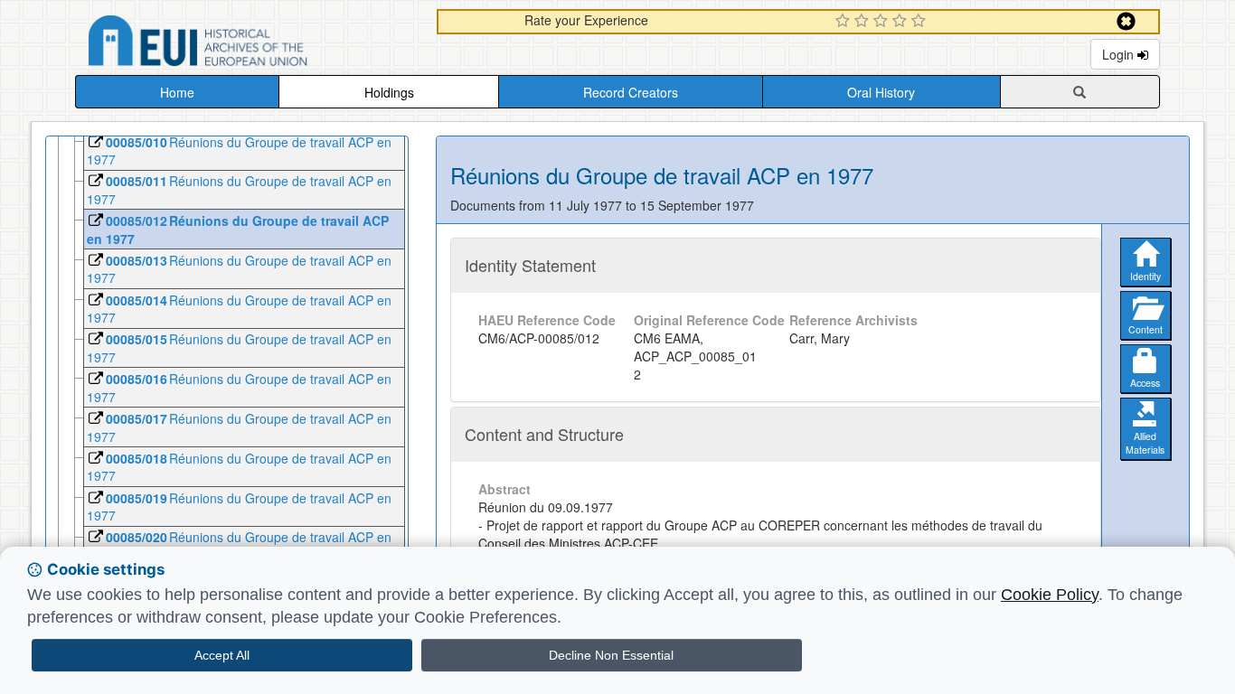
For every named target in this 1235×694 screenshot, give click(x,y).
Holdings (389, 92)
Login (1119, 54)
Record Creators (630, 92)
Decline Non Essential (611, 655)
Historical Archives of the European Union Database (249, 44)
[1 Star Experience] (844, 22)
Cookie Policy (1049, 595)
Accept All (222, 655)
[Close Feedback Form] (1126, 21)
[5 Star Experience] (920, 22)
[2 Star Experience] (863, 22)
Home (177, 92)
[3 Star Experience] (882, 22)
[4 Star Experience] (901, 22)
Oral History (881, 92)
